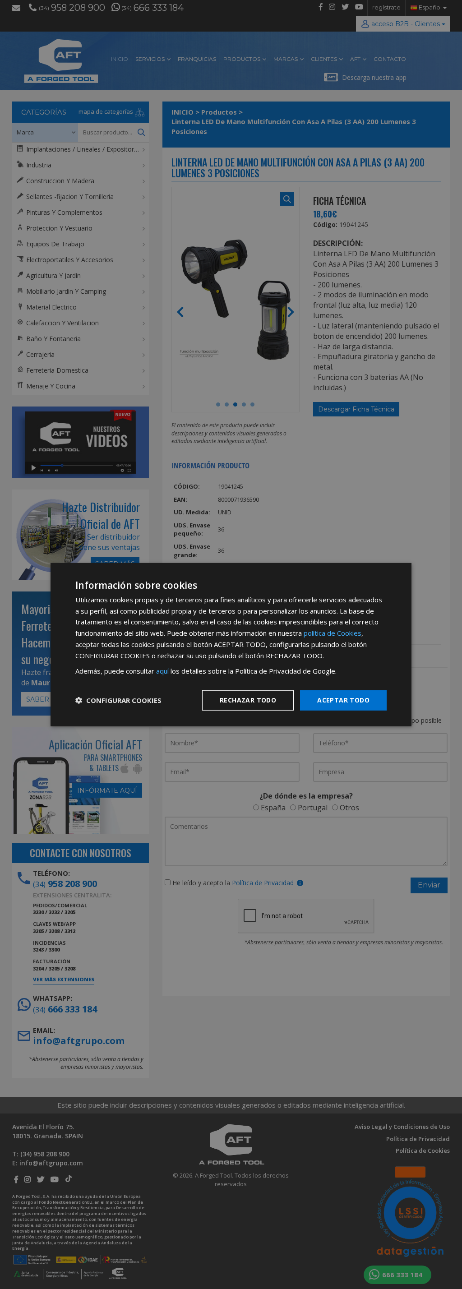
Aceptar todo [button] (343, 700)
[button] (118, 700)
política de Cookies (332, 633)
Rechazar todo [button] (248, 700)
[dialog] (231, 644)
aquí (162, 670)
